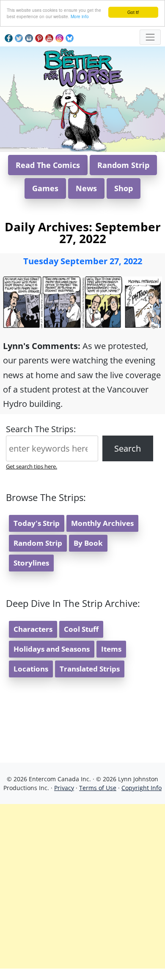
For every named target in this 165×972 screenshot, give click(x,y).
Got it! (133, 12)
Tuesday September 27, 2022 (82, 261)
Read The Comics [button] (48, 165)
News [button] (86, 188)
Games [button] (45, 188)
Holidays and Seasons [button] (52, 649)
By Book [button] (88, 543)
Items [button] (111, 649)
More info (80, 16)
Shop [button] (123, 188)
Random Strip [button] (123, 165)
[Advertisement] (82, 886)
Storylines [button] (31, 563)
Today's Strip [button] (37, 523)
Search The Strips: (41, 429)
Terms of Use (97, 788)
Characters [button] (33, 629)
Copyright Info (141, 788)
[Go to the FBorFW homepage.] (82, 66)
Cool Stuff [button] (81, 629)
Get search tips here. (31, 466)
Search (127, 448)
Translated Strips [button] (90, 669)
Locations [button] (31, 669)
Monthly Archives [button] (102, 523)
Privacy (64, 788)
